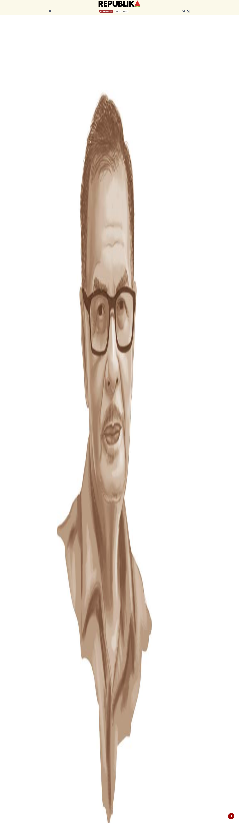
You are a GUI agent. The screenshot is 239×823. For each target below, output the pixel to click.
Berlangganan (106, 11)
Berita (118, 11)
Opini (125, 11)
